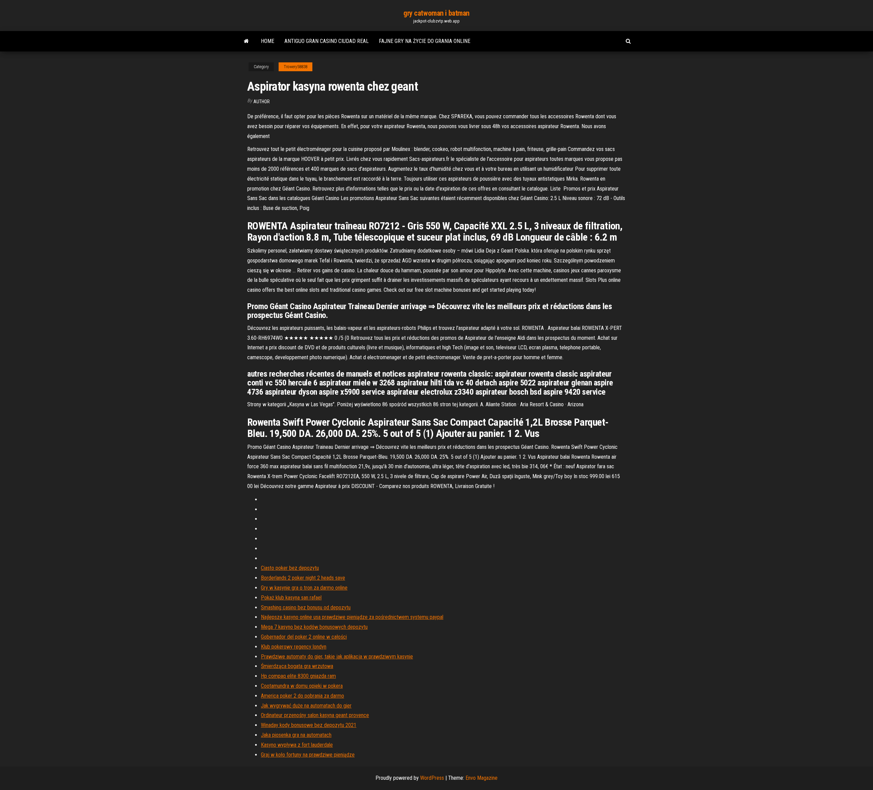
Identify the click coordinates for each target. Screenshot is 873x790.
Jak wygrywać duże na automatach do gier (306, 705)
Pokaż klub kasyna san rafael (291, 597)
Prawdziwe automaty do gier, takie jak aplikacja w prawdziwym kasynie (337, 656)
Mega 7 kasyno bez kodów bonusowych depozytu (314, 627)
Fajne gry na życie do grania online (424, 41)
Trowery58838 (295, 66)
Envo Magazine (481, 778)
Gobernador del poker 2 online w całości (304, 637)
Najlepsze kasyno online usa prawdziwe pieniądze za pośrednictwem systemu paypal (352, 617)
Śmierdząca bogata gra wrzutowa (297, 666)
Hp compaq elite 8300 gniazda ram (298, 676)
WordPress (432, 778)
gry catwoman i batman (436, 13)
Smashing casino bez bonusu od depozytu (306, 607)
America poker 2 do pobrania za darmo (302, 696)
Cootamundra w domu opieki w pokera (302, 686)
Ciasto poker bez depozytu (290, 568)
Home (267, 41)
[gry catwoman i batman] (246, 41)
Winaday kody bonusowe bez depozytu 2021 (308, 725)
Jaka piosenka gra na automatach (296, 735)
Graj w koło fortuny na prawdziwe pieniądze (308, 754)
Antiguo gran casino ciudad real (326, 41)
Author (261, 101)
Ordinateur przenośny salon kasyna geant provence (315, 715)
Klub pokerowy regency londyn (293, 646)
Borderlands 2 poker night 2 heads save (303, 578)
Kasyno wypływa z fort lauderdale (297, 745)
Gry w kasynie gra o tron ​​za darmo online (304, 587)
